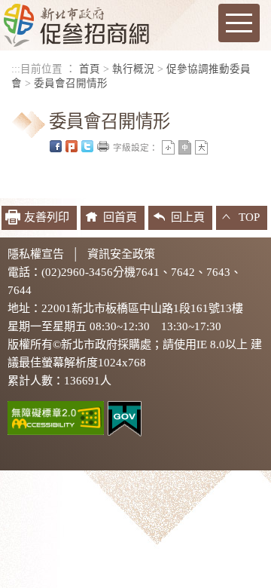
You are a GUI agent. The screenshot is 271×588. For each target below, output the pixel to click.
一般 (184, 147)
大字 (201, 147)
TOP (249, 217)
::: (15, 69)
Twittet (87, 146)
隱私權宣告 (36, 254)
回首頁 (120, 217)
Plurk (71, 146)
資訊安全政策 (121, 254)
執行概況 (133, 69)
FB (56, 146)
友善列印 (103, 146)
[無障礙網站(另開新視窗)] (56, 417)
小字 (168, 147)
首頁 (89, 69)
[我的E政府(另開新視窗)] (125, 418)
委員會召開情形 (71, 83)
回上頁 (188, 217)
